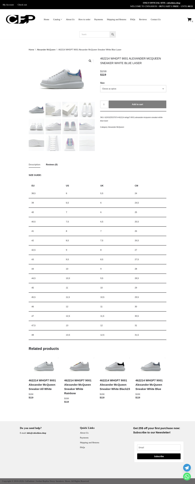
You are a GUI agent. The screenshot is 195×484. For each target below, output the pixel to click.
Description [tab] (34, 164)
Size (102, 83)
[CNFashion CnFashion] (20, 19)
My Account (8, 5)
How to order (84, 19)
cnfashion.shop (173, 3)
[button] (61, 19)
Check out (22, 5)
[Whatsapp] (187, 476)
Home (46, 19)
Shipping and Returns (116, 19)
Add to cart (137, 104)
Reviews (143, 19)
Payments (98, 19)
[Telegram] (187, 468)
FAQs (132, 19)
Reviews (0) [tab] (52, 164)
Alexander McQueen (46, 49)
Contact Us (156, 19)
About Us (70, 19)
